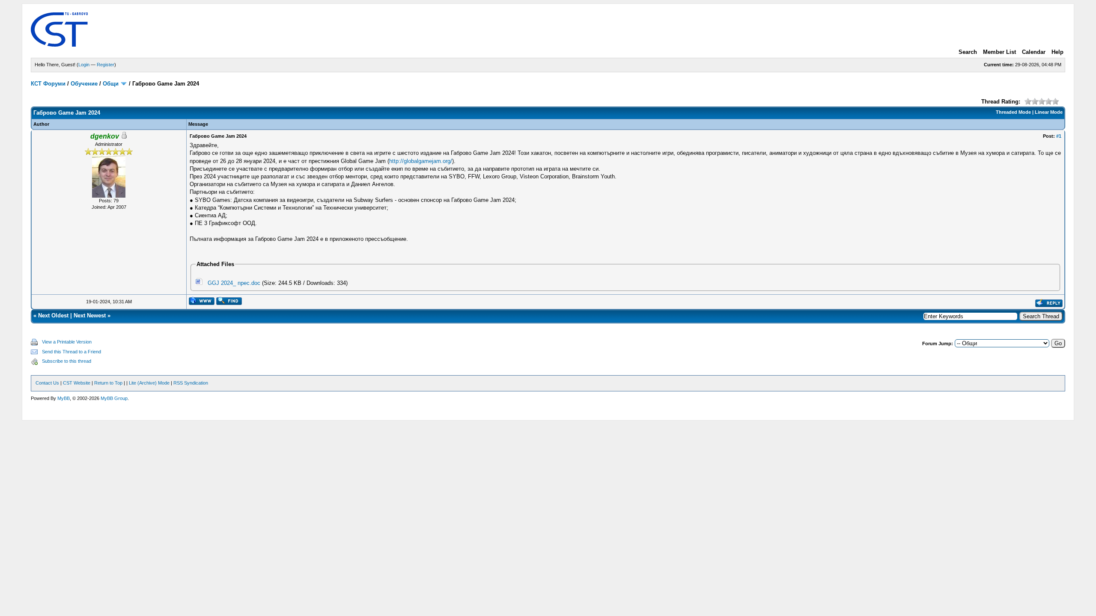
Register (105, 64)
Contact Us (47, 382)
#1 (1058, 136)
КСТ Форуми (48, 83)
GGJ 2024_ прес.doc (234, 283)
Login (83, 64)
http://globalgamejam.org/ (420, 161)
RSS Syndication (190, 382)
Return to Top (108, 382)
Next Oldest (53, 315)
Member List (999, 52)
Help (1057, 52)
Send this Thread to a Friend (71, 351)
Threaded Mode (1013, 112)
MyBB (63, 398)
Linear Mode (1049, 112)
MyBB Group (114, 398)
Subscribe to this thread (66, 361)
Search (968, 52)
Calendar (1033, 52)
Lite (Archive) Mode (149, 382)
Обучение (84, 83)
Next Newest (90, 315)
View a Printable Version (67, 341)
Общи (111, 83)
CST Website (76, 382)
